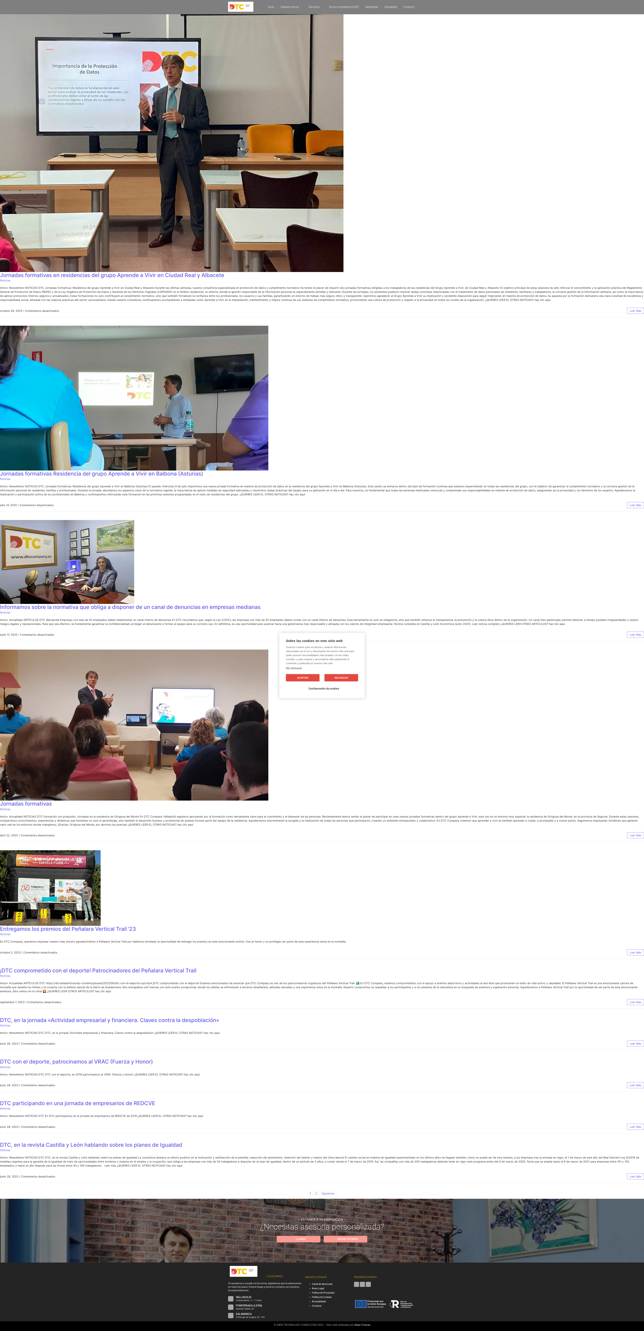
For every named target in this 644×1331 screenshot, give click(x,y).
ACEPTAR (302, 678)
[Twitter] (362, 1284)
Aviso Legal (318, 1288)
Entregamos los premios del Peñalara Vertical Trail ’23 (68, 929)
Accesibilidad (319, 1301)
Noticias (5, 280)
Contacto (317, 1305)
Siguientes (328, 1193)
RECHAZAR (341, 678)
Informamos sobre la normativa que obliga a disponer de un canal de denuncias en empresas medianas (130, 607)
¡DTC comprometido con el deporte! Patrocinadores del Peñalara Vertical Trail (98, 970)
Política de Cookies (322, 1297)
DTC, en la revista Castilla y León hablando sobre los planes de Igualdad (91, 1145)
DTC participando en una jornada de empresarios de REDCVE (77, 1103)
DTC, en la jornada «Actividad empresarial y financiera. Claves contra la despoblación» (109, 1020)
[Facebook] (356, 1284)
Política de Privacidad (323, 1292)
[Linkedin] (368, 1284)
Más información (294, 668)
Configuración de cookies (324, 688)
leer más (635, 310)
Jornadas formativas (26, 803)
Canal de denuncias (322, 1284)
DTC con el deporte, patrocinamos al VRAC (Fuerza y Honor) (76, 1061)
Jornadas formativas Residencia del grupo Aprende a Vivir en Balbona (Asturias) (101, 473)
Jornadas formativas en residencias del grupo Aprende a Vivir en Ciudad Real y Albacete (112, 275)
